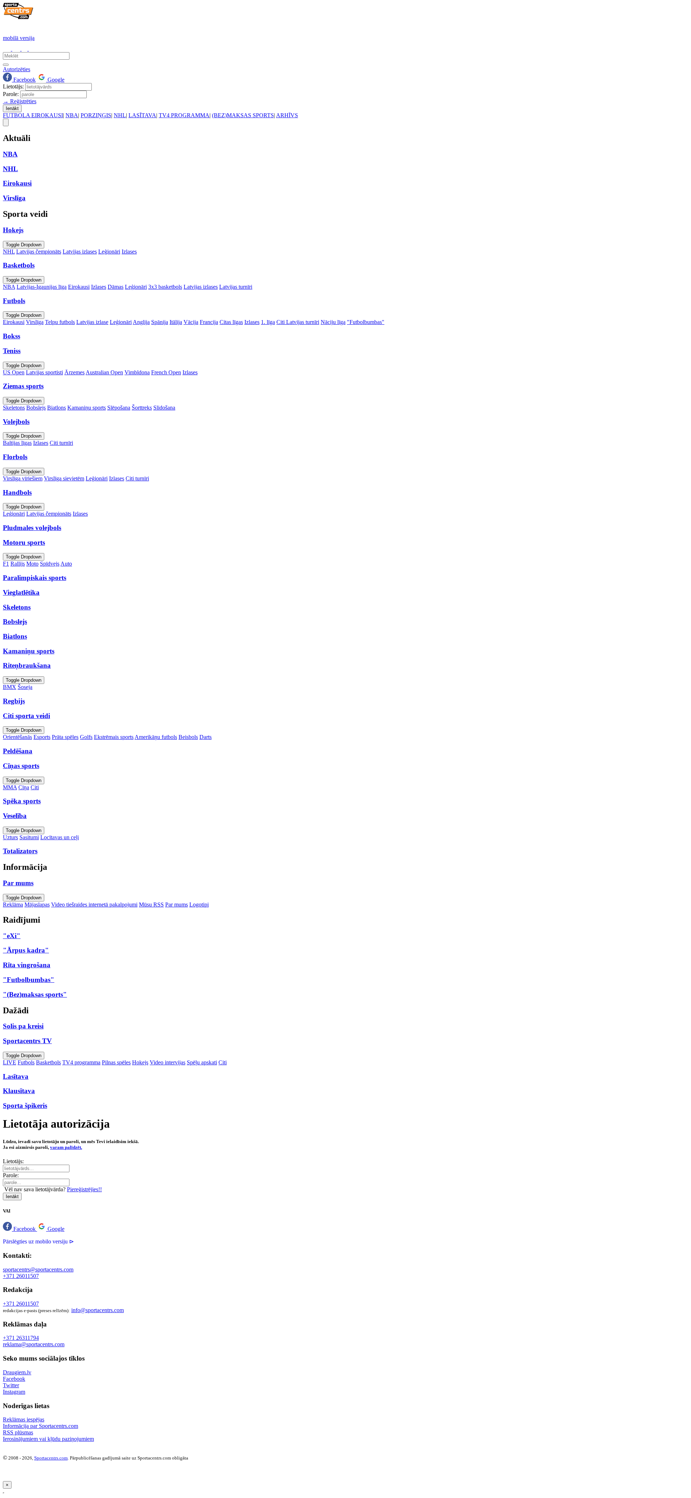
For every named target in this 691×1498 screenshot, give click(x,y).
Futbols (26, 1062)
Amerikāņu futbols (156, 737)
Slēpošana (118, 408)
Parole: (11, 94)
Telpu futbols (60, 322)
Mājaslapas (37, 904)
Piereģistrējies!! (84, 1189)
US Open (13, 372)
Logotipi (199, 904)
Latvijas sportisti (44, 372)
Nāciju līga (333, 322)
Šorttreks (142, 408)
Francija (209, 322)
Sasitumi (29, 837)
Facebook (24, 80)
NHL (120, 115)
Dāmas (115, 287)
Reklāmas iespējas (23, 1419)
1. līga (268, 322)
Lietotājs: (13, 86)
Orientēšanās (17, 737)
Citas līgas (231, 322)
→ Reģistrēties (19, 101)
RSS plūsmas (18, 1432)
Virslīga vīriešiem (22, 478)
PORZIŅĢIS (96, 115)
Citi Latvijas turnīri (297, 322)
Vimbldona (137, 372)
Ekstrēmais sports (114, 737)
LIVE (9, 1062)
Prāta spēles (65, 737)
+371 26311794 (21, 1338)
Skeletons (14, 408)
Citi (35, 787)
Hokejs (140, 1062)
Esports (41, 737)
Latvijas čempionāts (38, 251)
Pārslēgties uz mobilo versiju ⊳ (38, 1241)
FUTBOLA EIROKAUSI (33, 115)
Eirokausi (79, 287)
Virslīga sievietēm (64, 478)
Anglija (141, 322)
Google (55, 80)
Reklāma (13, 904)
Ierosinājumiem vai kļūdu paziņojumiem (48, 1439)
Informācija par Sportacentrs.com (40, 1426)
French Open (166, 372)
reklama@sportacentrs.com (33, 1344)
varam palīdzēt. (66, 1147)
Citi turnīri (61, 443)
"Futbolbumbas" (365, 322)
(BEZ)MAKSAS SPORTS (243, 115)
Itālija (176, 322)
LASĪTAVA (142, 115)
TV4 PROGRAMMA (184, 115)
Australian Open (104, 372)
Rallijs (17, 564)
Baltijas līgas (17, 443)
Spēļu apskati (202, 1062)
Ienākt (12, 108)
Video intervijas (167, 1062)
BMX (9, 687)
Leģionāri (109, 251)
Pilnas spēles (116, 1062)
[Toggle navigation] (6, 122)
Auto (66, 564)
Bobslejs (36, 408)
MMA (10, 787)
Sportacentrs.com (51, 1458)
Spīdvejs (49, 564)
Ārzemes (74, 372)
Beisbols (188, 737)
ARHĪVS (287, 115)
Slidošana (164, 408)
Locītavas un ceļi (59, 837)
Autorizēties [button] (16, 69)
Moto (32, 564)
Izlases (129, 251)
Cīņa (23, 787)
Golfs (86, 737)
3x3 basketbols (165, 287)
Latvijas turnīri (235, 287)
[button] (20, 1229)
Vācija (191, 322)
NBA (72, 115)
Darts (205, 737)
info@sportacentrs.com (97, 1310)
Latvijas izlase (92, 322)
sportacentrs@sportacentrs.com (38, 1269)
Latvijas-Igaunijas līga (42, 287)
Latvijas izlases (80, 251)
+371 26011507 (21, 1276)
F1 (6, 564)
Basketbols (48, 1062)
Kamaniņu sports (86, 408)
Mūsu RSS (151, 904)
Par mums (176, 904)
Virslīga (35, 322)
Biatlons (56, 408)
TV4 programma (81, 1062)
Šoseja (25, 687)
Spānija (159, 322)
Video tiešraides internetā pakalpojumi (94, 904)
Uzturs (10, 837)
